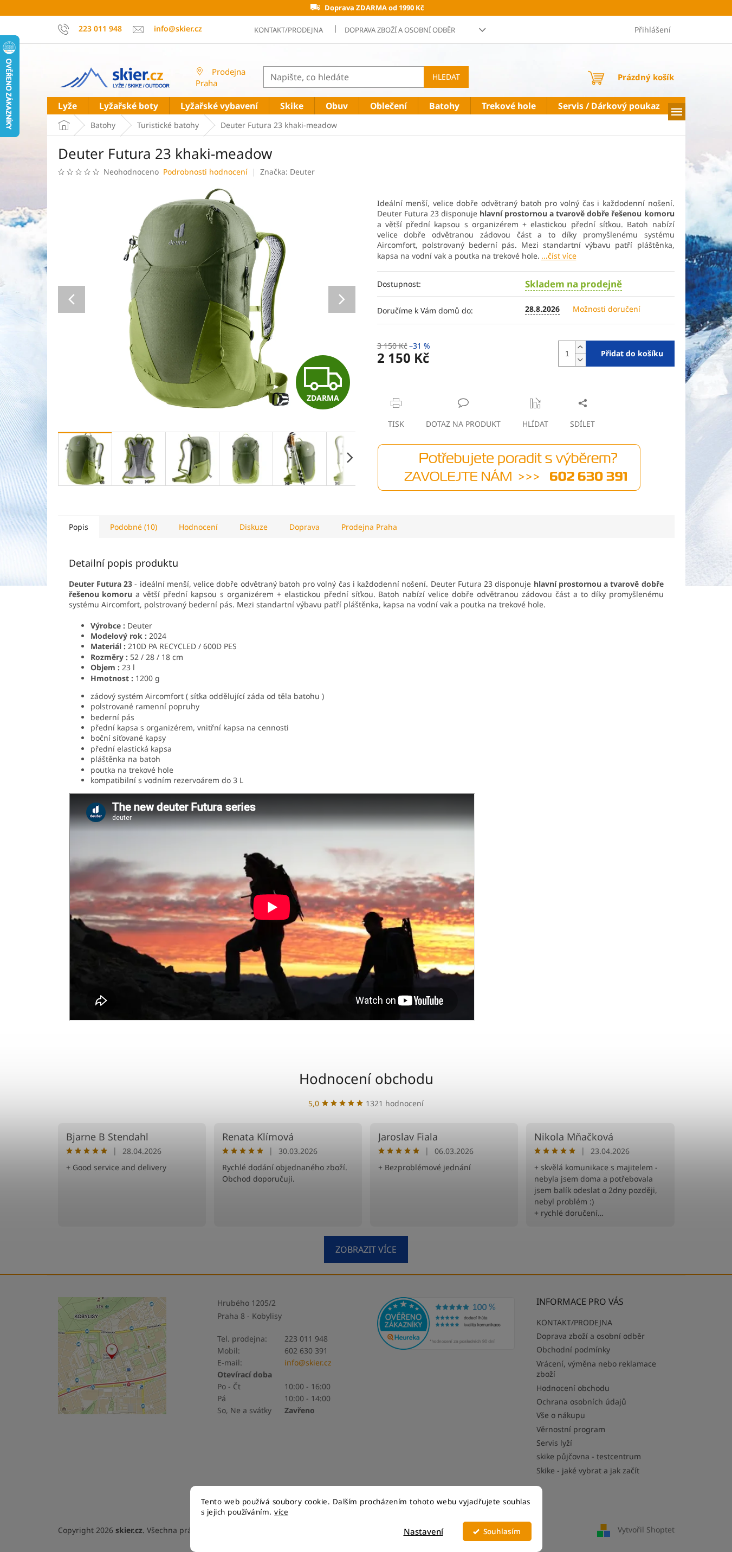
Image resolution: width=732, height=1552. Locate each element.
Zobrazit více (366, 1249)
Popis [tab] (78, 527)
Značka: (287, 171)
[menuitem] (67, 106)
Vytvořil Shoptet (646, 1529)
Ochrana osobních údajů (581, 1401)
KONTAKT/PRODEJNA (288, 30)
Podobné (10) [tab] (133, 527)
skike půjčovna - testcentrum (588, 1456)
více (281, 1512)
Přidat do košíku (632, 353)
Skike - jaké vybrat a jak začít (587, 1470)
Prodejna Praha (220, 77)
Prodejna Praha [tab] (369, 527)
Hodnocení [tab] (198, 527)
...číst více (558, 256)
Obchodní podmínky (573, 1349)
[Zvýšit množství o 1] (580, 347)
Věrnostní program (570, 1429)
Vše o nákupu (560, 1415)
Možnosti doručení (606, 309)
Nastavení (423, 1531)
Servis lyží (554, 1443)
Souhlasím (502, 1531)
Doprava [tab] (304, 527)
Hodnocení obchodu (366, 1078)
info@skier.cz (308, 1362)
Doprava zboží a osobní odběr (400, 30)
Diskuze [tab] (253, 527)
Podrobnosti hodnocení (205, 171)
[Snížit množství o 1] (580, 360)
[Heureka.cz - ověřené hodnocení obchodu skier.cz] (446, 1323)
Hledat (446, 77)
